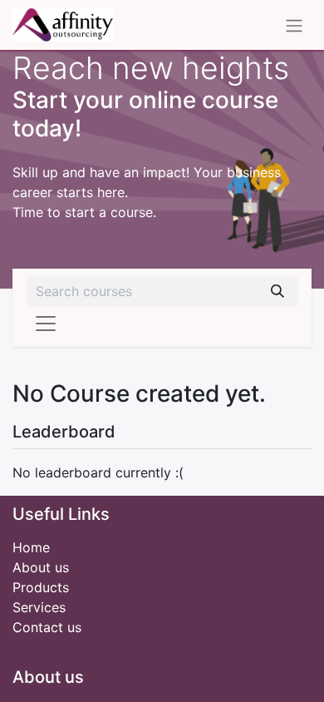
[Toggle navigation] (294, 25)
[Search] (277, 291)
